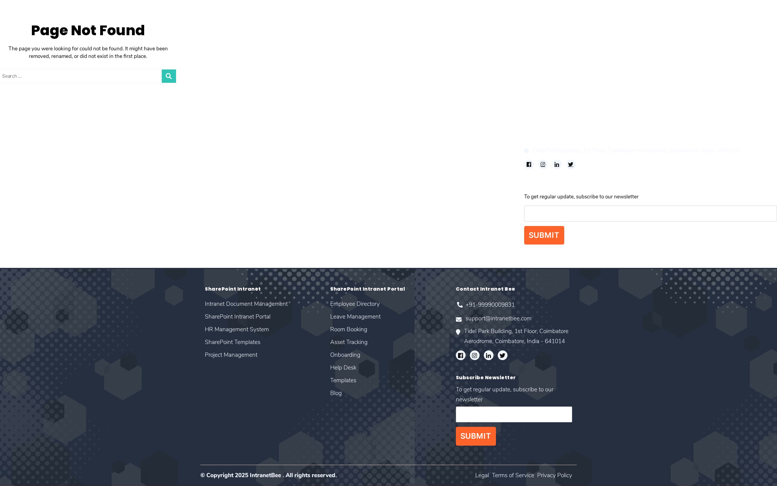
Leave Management (284, 133)
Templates (274, 176)
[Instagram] (543, 164)
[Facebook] (529, 164)
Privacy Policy (554, 475)
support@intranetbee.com (567, 139)
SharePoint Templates (25, 150)
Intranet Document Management (38, 124)
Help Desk (274, 167)
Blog (267, 185)
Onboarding (276, 159)
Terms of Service (513, 475)
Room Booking (279, 142)
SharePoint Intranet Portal (30, 133)
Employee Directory (285, 124)
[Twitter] (571, 164)
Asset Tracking (279, 150)
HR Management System (29, 142)
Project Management (24, 159)
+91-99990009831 (558, 127)
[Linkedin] (557, 164)
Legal (482, 475)
